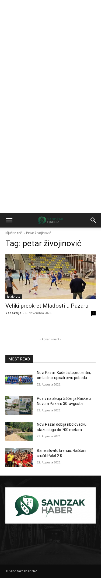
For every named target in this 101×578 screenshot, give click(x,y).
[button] (9, 220)
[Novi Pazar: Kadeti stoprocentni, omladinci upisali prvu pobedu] (19, 379)
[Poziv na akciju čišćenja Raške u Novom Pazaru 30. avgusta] (19, 405)
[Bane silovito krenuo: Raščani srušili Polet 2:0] (19, 457)
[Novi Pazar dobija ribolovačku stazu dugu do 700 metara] (19, 431)
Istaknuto (13, 296)
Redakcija (13, 313)
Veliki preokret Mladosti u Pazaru (46, 305)
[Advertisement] (50, 53)
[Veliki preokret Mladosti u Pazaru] (50, 276)
